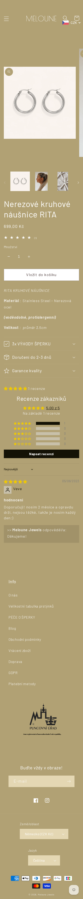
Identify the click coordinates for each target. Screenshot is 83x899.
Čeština (39, 860)
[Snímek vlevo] (4, 182)
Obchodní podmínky (25, 639)
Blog (12, 628)
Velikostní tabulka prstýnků (31, 606)
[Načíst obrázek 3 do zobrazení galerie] (62, 181)
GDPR (13, 672)
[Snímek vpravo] (78, 182)
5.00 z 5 (53, 407)
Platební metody (22, 684)
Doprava (15, 661)
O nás (13, 595)
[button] (6, 18)
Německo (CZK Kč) (39, 834)
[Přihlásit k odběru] (68, 781)
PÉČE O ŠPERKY (22, 617)
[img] (15, 481)
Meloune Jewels (46, 894)
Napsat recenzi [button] (41, 454)
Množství (10, 247)
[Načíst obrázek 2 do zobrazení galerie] (41, 181)
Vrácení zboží (20, 650)
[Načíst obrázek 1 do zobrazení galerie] (20, 181)
